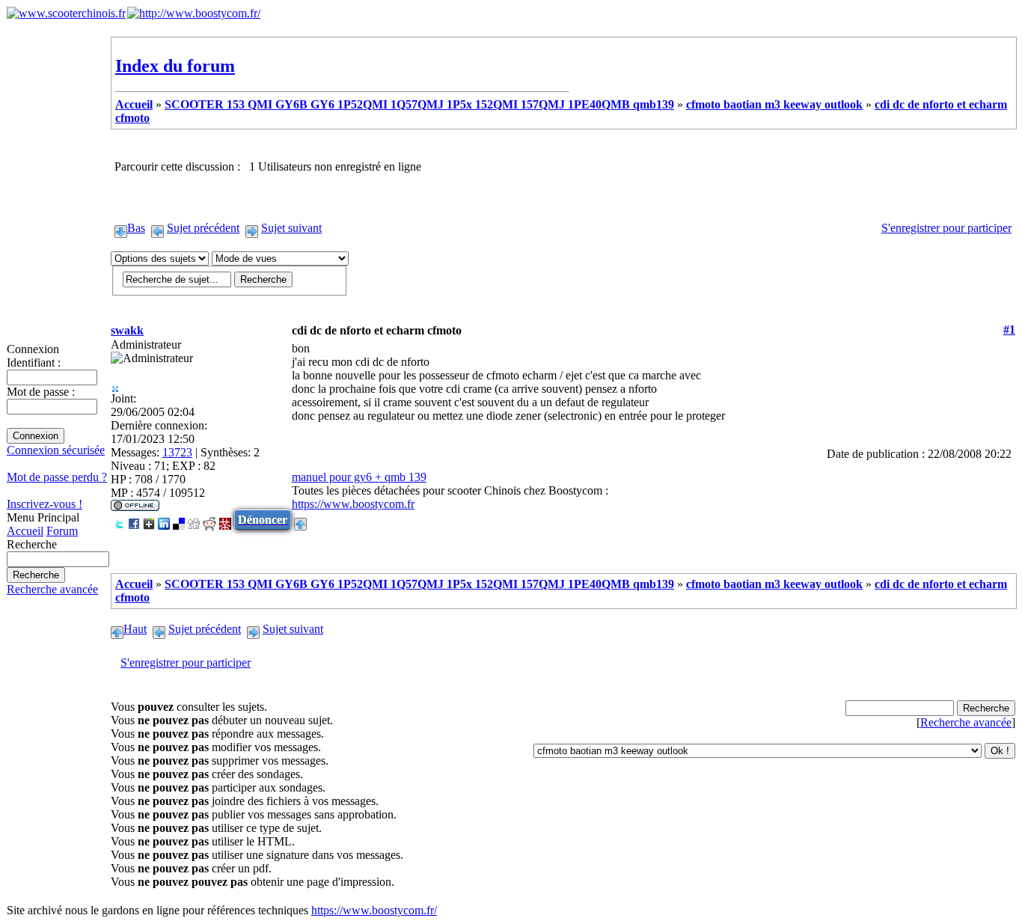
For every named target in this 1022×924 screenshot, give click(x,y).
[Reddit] (209, 519)
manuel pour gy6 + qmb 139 (359, 477)
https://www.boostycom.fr (353, 504)
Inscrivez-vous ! (44, 504)
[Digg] (194, 519)
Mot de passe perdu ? (57, 477)
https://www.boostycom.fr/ (374, 910)
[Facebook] (134, 519)
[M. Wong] (225, 519)
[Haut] (300, 519)
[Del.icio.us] (179, 519)
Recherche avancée (52, 589)
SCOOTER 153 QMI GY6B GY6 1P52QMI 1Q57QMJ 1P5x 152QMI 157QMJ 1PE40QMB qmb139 (419, 104)
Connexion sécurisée (56, 450)
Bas (136, 227)
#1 (1009, 329)
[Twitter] (119, 519)
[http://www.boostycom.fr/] (193, 13)
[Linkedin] (164, 519)
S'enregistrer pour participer (946, 227)
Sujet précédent (203, 227)
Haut (135, 628)
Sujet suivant (291, 227)
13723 (177, 452)
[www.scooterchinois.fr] (66, 13)
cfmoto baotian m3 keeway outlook (774, 104)
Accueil (25, 530)
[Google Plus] (149, 519)
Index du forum (175, 66)
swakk (127, 330)
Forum (62, 530)
